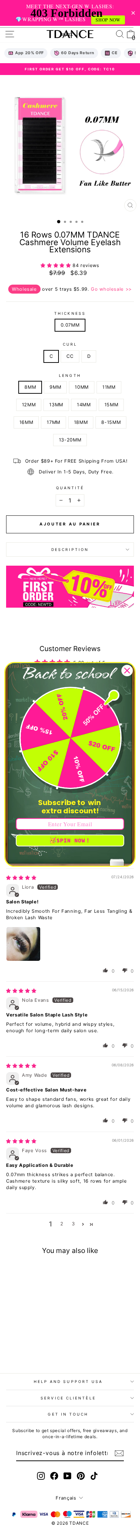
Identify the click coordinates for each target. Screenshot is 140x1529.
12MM (29, 404)
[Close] (127, 670)
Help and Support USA (68, 1381)
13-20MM (70, 440)
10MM (82, 387)
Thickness (70, 313)
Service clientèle (68, 1398)
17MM (53, 422)
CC (69, 356)
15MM (111, 404)
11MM (109, 387)
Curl (70, 344)
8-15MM (111, 422)
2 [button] (62, 1223)
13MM (56, 404)
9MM (55, 387)
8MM (30, 387)
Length (70, 375)
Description (70, 549)
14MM (84, 404)
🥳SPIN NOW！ (70, 840)
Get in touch (68, 1414)
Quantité (70, 488)
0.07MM (70, 325)
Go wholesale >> (111, 289)
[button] (57, 265)
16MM (26, 422)
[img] (21, 877)
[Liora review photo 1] (23, 944)
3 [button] (73, 1223)
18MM (81, 422)
